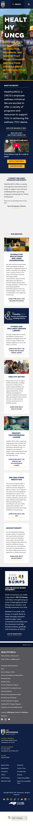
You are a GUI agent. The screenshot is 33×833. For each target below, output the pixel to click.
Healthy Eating (5, 681)
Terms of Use (21, 768)
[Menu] (29, 4)
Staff (2, 669)
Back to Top (26, 644)
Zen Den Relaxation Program (9, 685)
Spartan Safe (5, 765)
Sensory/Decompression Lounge (11, 694)
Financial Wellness (6, 691)
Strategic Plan (21, 771)
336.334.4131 (15, 656)
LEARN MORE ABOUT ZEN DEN (16, 515)
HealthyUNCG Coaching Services (11, 688)
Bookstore (20, 765)
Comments (4, 771)
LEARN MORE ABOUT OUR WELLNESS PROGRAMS (16, 300)
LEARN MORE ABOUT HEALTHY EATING (16, 408)
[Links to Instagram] (5, 719)
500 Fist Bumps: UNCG (8, 672)
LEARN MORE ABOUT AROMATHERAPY (16, 557)
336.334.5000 (5, 757)
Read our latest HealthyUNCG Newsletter (17, 134)
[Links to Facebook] (2, 719)
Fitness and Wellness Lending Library (12, 675)
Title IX (3, 775)
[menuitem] (16, 665)
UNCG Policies (5, 778)
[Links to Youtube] (9, 719)
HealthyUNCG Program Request (11, 704)
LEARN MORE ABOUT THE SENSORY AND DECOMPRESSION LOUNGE (16, 462)
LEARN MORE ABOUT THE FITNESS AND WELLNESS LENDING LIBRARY (16, 351)
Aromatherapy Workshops (8, 697)
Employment (4, 768)
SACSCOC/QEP (6, 781)
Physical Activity (5, 678)
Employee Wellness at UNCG (16, 128)
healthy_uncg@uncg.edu (12, 659)
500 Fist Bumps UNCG (14, 634)
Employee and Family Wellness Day (11, 707)
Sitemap (19, 775)
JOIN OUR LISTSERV (16, 166)
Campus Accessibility (23, 778)
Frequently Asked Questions (9, 665)
